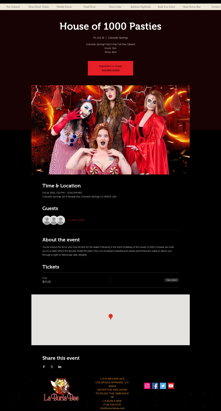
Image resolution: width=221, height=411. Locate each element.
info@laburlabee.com (112, 408)
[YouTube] (171, 386)
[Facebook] (155, 386)
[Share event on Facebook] (43, 366)
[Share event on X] (51, 366)
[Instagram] (147, 386)
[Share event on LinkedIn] (59, 366)
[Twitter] (163, 386)
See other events (111, 70)
